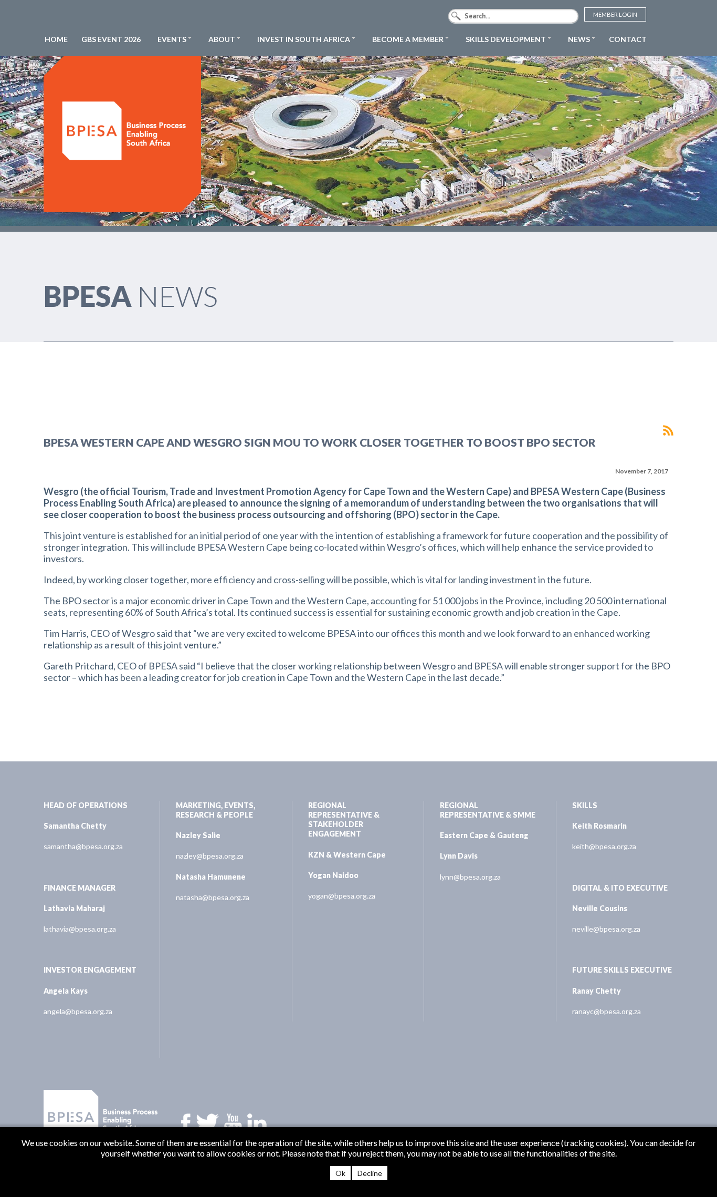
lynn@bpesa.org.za (470, 876)
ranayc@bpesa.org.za (606, 1011)
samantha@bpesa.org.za (83, 846)
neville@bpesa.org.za (606, 928)
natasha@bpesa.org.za (212, 897)
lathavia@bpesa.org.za (80, 928)
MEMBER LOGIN (615, 14)
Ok (340, 1173)
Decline (369, 1173)
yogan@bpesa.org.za (341, 895)
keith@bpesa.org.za (604, 846)
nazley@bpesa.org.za (210, 855)
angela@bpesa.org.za (78, 1011)
